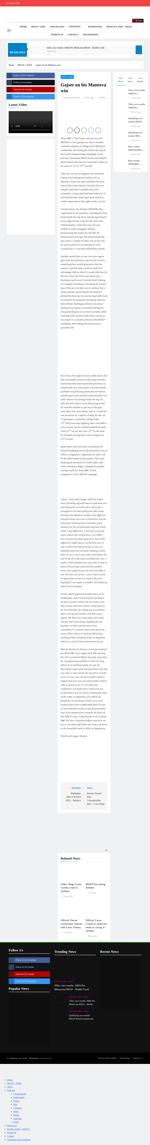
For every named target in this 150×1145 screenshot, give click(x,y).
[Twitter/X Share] (77, 130)
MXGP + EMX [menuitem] (14, 1083)
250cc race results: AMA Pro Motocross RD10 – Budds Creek (82, 1004)
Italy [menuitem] (15, 1104)
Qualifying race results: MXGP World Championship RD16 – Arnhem (82, 1018)
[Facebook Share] (70, 130)
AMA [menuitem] (10, 1087)
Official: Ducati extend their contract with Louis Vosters (71, 924)
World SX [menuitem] (11, 1132)
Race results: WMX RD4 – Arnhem (134, 164)
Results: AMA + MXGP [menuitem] (18, 1129)
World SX (57, 34)
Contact (73, 34)
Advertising (90, 34)
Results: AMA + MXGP (119, 27)
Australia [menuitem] (17, 1118)
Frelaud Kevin (46, 1058)
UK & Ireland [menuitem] (19, 1094)
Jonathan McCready (71, 97)
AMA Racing (57, 27)
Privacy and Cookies (107, 1058)
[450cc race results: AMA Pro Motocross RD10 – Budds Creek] (38, 51)
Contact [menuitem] (10, 1136)
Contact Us (137, 1058)
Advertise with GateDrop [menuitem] (18, 1139)
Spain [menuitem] (16, 1111)
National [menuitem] (11, 1090)
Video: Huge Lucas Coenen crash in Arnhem (71, 888)
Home (23, 27)
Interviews (95, 27)
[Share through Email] (98, 130)
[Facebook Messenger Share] (91, 130)
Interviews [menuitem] (12, 1125)
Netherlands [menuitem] (18, 1097)
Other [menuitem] (16, 1122)
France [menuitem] (16, 1101)
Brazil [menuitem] (16, 1115)
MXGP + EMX (38, 27)
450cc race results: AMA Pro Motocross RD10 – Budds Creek (75, 47)
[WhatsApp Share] (84, 130)
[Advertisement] (30, 187)
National (75, 26)
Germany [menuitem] (17, 1108)
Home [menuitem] (10, 1080)
